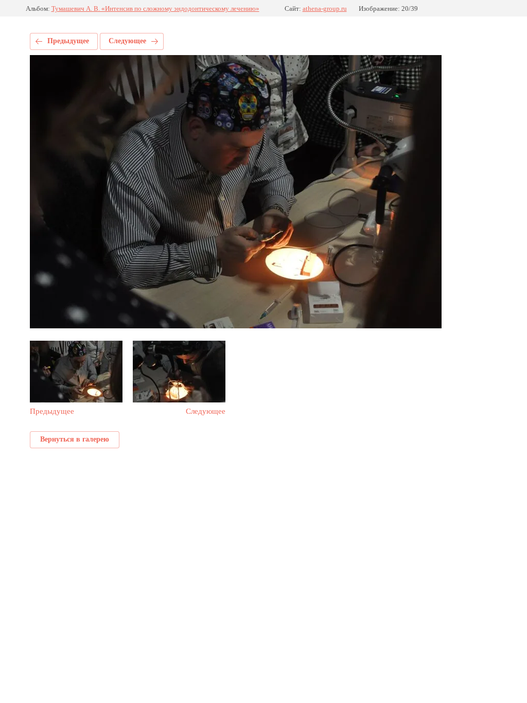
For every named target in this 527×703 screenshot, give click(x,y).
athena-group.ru (325, 8)
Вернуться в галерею (74, 439)
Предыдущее (68, 41)
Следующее (127, 41)
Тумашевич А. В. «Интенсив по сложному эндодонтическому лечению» (155, 8)
